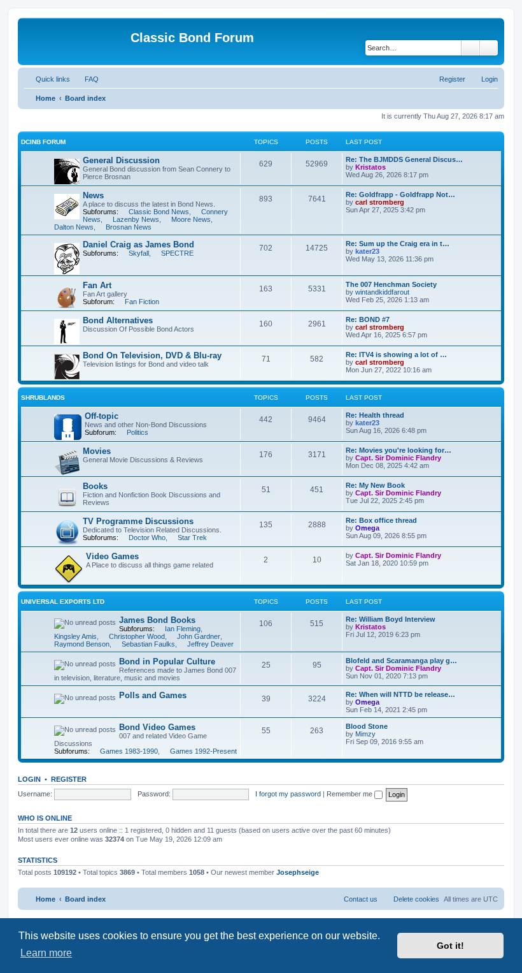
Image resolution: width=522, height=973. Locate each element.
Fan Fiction (142, 301)
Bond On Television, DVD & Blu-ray (152, 355)
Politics (137, 432)
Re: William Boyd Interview (390, 619)
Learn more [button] (46, 952)
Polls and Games (153, 695)
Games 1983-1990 (129, 751)
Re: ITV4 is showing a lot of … (396, 354)
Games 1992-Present (203, 751)
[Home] (75, 41)
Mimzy (365, 734)
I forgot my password (288, 794)
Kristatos (370, 167)
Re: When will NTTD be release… (400, 694)
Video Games (112, 556)
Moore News (191, 219)
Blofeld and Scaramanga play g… (401, 660)
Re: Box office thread (381, 520)
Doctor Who (147, 537)
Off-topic (101, 416)
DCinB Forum (43, 141)
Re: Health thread (375, 415)
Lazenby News (136, 219)
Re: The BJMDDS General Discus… (404, 159)
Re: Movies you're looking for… (398, 450)
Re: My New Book (375, 485)
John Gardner (198, 636)
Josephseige (297, 872)
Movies (97, 451)
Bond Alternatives (118, 320)
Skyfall (139, 253)
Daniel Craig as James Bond (138, 244)
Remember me (350, 794)
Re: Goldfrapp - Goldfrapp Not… (400, 194)
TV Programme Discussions (138, 521)
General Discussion (121, 160)
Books (95, 486)
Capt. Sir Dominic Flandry (398, 458)
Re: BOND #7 (368, 319)
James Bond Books (157, 620)
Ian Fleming (183, 629)
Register (69, 779)
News (93, 195)
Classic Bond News (159, 212)
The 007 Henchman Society (391, 284)
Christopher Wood (137, 636)
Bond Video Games (157, 727)
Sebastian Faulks (148, 644)
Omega (367, 528)
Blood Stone (367, 726)
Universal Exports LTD (62, 601)
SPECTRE (177, 253)
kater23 (367, 251)
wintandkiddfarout (382, 292)
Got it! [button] (450, 945)
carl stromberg (379, 202)
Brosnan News (129, 227)
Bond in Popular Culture (167, 661)
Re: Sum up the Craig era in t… (397, 243)
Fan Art (97, 285)
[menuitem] (86, 79)
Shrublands (43, 397)
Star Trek (192, 537)
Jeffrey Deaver (210, 644)
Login (29, 779)
